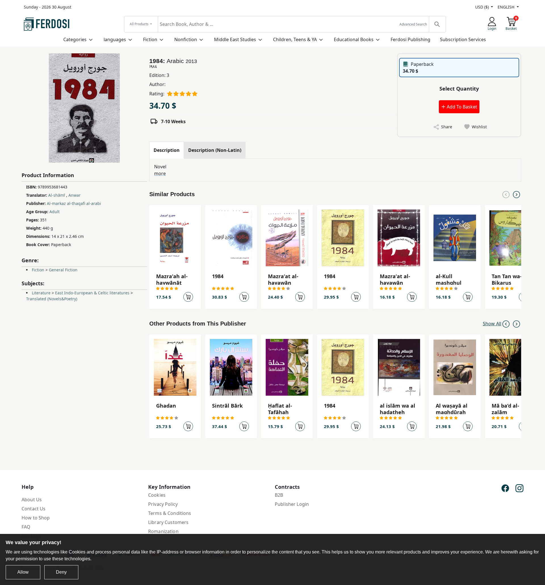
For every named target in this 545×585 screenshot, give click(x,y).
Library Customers (168, 522)
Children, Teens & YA (295, 39)
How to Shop (36, 518)
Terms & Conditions (169, 513)
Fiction (150, 39)
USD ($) (482, 7)
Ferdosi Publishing (410, 39)
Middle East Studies (235, 39)
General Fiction (63, 269)
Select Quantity (459, 88)
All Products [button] (139, 24)
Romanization (163, 531)
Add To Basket (461, 107)
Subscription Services (463, 39)
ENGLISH (506, 7)
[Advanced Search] (437, 24)
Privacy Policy (163, 504)
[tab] (166, 150)
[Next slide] (516, 194)
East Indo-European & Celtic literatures (92, 292)
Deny (61, 572)
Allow (23, 572)
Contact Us (33, 509)
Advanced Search (413, 24)
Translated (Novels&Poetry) (51, 298)
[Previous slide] (506, 194)
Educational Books (354, 39)
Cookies (156, 495)
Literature (41, 292)
